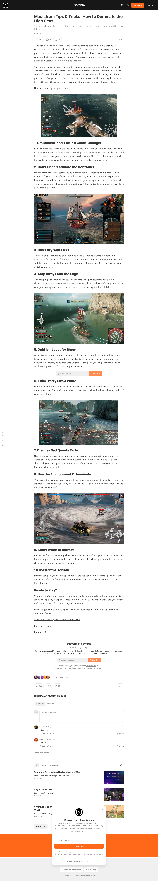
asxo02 (43, 739)
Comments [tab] (40, 704)
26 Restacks (64, 677)
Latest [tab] (43, 765)
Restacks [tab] (50, 704)
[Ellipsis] (123, 727)
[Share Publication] (127, 5)
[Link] (31, 143)
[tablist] (44, 703)
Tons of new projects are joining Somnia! (51, 775)
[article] (79, 777)
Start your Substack (72, 869)
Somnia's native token (43, 793)
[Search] (122, 5)
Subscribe (137, 5)
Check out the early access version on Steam (57, 619)
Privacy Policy (98, 854)
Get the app (91, 869)
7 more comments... (42, 753)
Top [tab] (37, 765)
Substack (66, 876)
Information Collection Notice (78, 854)
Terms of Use (91, 852)
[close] (103, 809)
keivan (42, 726)
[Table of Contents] (2, 440)
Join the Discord (42, 626)
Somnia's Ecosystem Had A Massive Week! (58, 772)
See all (39, 826)
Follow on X (40, 632)
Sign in (150, 5)
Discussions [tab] (53, 765)
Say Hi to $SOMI (43, 789)
